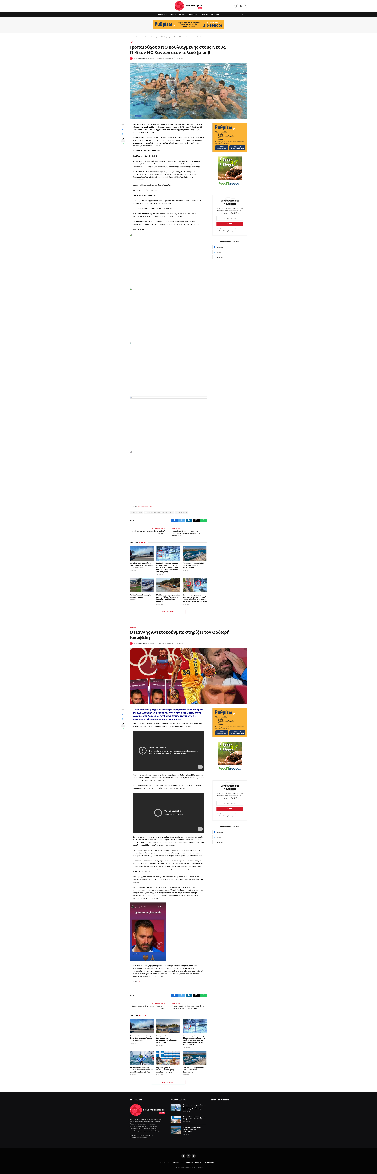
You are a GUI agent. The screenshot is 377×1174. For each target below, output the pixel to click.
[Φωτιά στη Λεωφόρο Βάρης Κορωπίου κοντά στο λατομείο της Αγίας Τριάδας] (142, 553)
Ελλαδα (173, 14)
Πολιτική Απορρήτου (225, 231)
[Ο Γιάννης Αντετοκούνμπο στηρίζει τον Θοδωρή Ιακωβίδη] (188, 676)
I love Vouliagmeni (141, 58)
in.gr (139, 982)
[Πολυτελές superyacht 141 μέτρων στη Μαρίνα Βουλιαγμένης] (195, 553)
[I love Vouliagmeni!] (188, 6)
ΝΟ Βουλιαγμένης (136, 512)
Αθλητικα (204, 14)
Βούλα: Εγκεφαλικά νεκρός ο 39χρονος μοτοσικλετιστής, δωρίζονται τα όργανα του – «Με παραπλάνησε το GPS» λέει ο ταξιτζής (167, 567)
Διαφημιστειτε (210, 1162)
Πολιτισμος (215, 14)
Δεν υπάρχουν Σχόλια (165, 58)
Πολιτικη (192, 14)
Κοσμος (182, 14)
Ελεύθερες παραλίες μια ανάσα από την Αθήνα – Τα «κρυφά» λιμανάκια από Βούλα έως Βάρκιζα (168, 598)
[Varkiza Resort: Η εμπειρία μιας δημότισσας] (142, 585)
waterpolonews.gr (145, 506)
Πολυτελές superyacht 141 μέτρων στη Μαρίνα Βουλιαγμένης (193, 565)
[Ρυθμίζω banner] (188, 24)
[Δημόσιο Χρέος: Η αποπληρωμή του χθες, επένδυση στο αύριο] (168, 1058)
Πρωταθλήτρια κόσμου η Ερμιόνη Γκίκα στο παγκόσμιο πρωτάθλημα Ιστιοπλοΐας (141, 1070)
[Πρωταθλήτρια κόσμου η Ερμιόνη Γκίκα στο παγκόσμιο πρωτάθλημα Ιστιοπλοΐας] (142, 1058)
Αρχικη (163, 1162)
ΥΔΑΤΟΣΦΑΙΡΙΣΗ (181, 512)
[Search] (246, 14)
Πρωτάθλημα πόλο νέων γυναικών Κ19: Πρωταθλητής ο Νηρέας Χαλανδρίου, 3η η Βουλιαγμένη (186, 533)
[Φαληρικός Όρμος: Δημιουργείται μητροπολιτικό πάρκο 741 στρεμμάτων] (168, 1026)
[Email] (123, 139)
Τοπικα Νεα (161, 14)
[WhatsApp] (123, 143)
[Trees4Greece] (230, 171)
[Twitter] (123, 134)
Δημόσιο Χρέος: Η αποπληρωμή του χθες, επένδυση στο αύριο (165, 1070)
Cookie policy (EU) (175, 1162)
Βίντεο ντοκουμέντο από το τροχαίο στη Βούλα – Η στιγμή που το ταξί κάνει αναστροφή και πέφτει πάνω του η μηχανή (195, 598)
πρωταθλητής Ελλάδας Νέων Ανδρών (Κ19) (159, 512)
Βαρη (132, 42)
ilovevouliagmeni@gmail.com (143, 1135)
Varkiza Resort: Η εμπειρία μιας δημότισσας (140, 596)
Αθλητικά (134, 627)
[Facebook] (123, 129)
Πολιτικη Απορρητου (194, 1162)
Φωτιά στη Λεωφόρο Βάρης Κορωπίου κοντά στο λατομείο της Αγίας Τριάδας (141, 565)
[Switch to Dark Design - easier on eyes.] (243, 14)
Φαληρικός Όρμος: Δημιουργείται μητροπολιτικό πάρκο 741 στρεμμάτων (166, 1039)
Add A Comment (168, 611)
